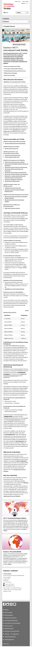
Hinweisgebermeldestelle (11, 620)
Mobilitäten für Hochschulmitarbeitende (15, 289)
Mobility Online (8, 416)
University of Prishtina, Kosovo (12, 181)
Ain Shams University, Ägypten (13, 208)
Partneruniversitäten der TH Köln (12, 66)
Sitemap (7, 634)
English (26, 3)
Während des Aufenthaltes (11, 73)
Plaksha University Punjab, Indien (13, 188)
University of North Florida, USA (13, 155)
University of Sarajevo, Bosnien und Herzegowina (17, 174)
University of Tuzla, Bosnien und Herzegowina (16, 172)
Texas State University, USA (12, 148)
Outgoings (6, 18)
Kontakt (6, 610)
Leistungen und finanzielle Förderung (14, 68)
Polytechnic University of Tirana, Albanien (15, 162)
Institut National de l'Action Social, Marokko (15, 143)
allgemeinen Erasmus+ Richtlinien (12, 496)
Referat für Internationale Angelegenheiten (15, 374)
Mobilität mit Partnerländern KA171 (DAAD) (15, 82)
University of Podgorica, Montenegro (14, 179)
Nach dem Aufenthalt (10, 75)
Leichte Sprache (8, 626)
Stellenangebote (8, 615)
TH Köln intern (18, 1)
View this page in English (19, 44)
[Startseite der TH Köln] (9, 6)
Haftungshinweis (9, 639)
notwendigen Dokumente (14, 419)
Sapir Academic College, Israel (12, 157)
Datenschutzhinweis (10, 637)
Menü (6, 12)
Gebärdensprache (9, 628)
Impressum (16, 634)
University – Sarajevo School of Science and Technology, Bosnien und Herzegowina (15, 176)
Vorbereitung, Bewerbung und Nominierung (15, 71)
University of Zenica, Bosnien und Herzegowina (16, 167)
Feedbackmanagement (10, 618)
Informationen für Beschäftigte (12, 623)
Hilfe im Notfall (25, 1)
